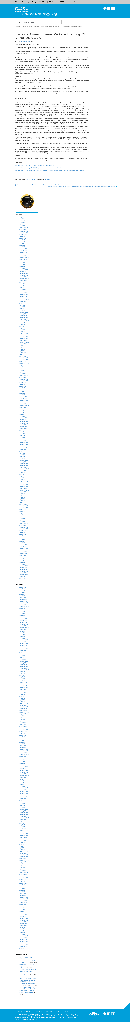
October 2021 (23, 319)
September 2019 (24, 363)
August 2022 (23, 301)
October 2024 (23, 255)
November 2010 (23, 550)
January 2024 (23, 271)
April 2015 (22, 456)
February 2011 (23, 544)
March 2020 (22, 352)
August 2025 (23, 238)
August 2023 (23, 280)
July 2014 (22, 472)
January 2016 (23, 440)
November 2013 (23, 486)
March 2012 (22, 521)
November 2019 (23, 359)
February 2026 (23, 227)
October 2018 (23, 382)
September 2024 (24, 257)
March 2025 (22, 247)
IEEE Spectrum (64, 2)
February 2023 (23, 291)
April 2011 (22, 541)
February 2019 (23, 375)
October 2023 (23, 277)
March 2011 (22, 543)
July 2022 (22, 303)
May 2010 (22, 560)
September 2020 (24, 342)
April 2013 (22, 499)
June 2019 (22, 368)
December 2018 (23, 379)
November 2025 (23, 233)
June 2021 (22, 326)
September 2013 (24, 490)
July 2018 (22, 388)
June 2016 (22, 432)
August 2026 (23, 217)
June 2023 (22, 284)
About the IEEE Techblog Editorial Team (46, 26)
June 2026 (22, 220)
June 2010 (22, 558)
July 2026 (22, 218)
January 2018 (23, 398)
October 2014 (23, 467)
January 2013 (23, 504)
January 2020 (23, 356)
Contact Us (22, 1011)
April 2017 (22, 414)
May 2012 (22, 518)
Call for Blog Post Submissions (72, 26)
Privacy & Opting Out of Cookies (49, 1011)
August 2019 (23, 365)
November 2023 (23, 275)
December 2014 (23, 463)
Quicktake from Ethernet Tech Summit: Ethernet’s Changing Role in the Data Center (38, 185)
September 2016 (24, 426)
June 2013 (22, 495)
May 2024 (22, 264)
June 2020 (22, 347)
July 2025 (22, 240)
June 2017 (22, 410)
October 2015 (23, 446)
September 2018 (24, 384)
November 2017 (23, 402)
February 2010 (23, 566)
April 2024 (22, 266)
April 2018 (22, 393)
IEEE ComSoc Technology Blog (36, 14)
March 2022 (22, 310)
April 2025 (22, 245)
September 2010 (24, 553)
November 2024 (23, 254)
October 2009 (23, 573)
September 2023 (24, 278)
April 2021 (22, 329)
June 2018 (22, 389)
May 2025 (22, 243)
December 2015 (23, 442)
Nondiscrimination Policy (66, 1011)
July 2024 (22, 261)
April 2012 (22, 520)
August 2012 (23, 513)
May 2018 (22, 391)
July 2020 (22, 345)
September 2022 (24, 299)
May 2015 (22, 455)
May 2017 (22, 412)
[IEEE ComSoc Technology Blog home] (22, 9)
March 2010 (22, 564)
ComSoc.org (25, 2)
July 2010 (22, 557)
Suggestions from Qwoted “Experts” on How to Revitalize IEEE (27, 966)
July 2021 (22, 324)
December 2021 (23, 315)
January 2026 (23, 229)
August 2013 (23, 492)
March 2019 (22, 373)
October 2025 (23, 234)
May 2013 (22, 497)
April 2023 (22, 287)
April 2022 (22, 308)
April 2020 (22, 351)
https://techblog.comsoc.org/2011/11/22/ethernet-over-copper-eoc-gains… (35, 165)
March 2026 (22, 225)
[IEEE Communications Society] (94, 1014)
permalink (47, 179)
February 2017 (23, 418)
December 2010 (23, 548)
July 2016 (22, 430)
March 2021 (22, 331)
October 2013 (23, 488)
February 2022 (23, 312)
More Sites (74, 2)
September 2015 (24, 447)
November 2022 (23, 296)
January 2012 (23, 525)
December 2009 (23, 569)
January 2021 (23, 335)
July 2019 (22, 366)
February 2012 (23, 523)
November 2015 (23, 444)
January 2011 (23, 546)
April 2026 (22, 224)
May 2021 (22, 328)
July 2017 (22, 409)
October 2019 (23, 361)
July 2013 (22, 493)
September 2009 (24, 574)
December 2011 (23, 527)
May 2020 (22, 349)
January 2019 (23, 377)
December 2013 (23, 484)
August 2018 (23, 386)
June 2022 (22, 305)
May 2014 (22, 476)
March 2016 (22, 437)
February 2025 (23, 248)
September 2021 (24, 321)
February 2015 (23, 460)
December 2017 (23, 400)
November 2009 (23, 571)
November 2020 (23, 338)
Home (18, 26)
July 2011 (22, 536)
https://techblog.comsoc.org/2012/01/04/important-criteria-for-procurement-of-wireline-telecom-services (43, 168)
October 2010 (23, 551)
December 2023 (23, 273)
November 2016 (23, 423)
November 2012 (23, 507)
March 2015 (22, 458)
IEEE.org (17, 2)
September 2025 (24, 236)
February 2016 (23, 439)
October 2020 (23, 340)
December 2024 (23, 252)
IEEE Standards (53, 2)
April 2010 (22, 562)
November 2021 (23, 317)
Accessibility (35, 1011)
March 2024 (22, 268)
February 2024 (23, 270)
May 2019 (22, 370)
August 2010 (23, 555)
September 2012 (24, 511)
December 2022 (23, 294)
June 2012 (22, 516)
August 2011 (22, 534)
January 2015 (23, 462)
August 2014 (23, 470)
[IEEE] (107, 8)
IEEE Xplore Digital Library (38, 2)
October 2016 (23, 425)
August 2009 (23, 576)
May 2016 (22, 433)
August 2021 (23, 322)
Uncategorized (31, 179)
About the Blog (27, 26)
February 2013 (23, 502)
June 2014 (22, 474)
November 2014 (23, 465)
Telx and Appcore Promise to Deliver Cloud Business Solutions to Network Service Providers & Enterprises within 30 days (81, 186)
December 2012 (23, 506)
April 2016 (22, 435)
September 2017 (24, 405)
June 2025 (22, 241)
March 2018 (22, 395)
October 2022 (23, 298)
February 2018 (23, 396)
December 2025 (23, 231)
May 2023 (22, 285)
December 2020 (23, 336)
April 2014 (22, 477)
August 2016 (23, 428)
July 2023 (22, 282)
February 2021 (23, 333)
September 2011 (24, 532)
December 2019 (23, 358)
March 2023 (22, 289)
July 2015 (22, 451)
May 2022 (22, 307)
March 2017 (22, 416)
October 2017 (23, 403)
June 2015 (22, 453)
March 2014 (22, 479)
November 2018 (23, 381)
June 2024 (22, 262)
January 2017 (23, 419)
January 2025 (23, 250)
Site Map (28, 1011)
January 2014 (23, 483)
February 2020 (23, 354)
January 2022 (23, 314)
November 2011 (23, 529)
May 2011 (22, 539)
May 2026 (22, 222)
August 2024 (23, 259)
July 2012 (22, 514)
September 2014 (24, 469)
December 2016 (23, 421)
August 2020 (23, 344)
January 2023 (23, 292)
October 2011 (23, 530)
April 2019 (22, 372)
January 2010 (23, 567)
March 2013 (22, 500)
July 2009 (22, 578)
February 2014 (23, 481)
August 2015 (23, 449)
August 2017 (23, 407)
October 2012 (23, 509)
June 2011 (22, 537)
